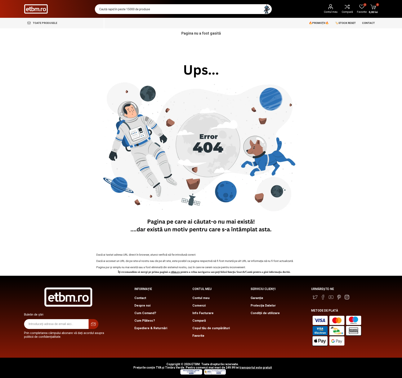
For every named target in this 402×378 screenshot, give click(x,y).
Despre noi (142, 305)
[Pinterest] (339, 297)
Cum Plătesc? (144, 320)
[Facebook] (323, 297)
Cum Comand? (145, 313)
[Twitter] (315, 297)
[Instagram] (347, 297)
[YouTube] (331, 297)
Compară (347, 11)
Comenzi (199, 305)
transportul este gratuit (256, 367)
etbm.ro (175, 271)
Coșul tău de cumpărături (211, 328)
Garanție (257, 298)
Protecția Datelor (263, 305)
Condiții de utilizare (265, 313)
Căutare (267, 9)
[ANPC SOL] (191, 373)
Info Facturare (203, 313)
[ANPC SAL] (214, 373)
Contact (140, 298)
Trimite (93, 324)
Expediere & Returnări (150, 328)
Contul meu (331, 11)
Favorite (198, 336)
